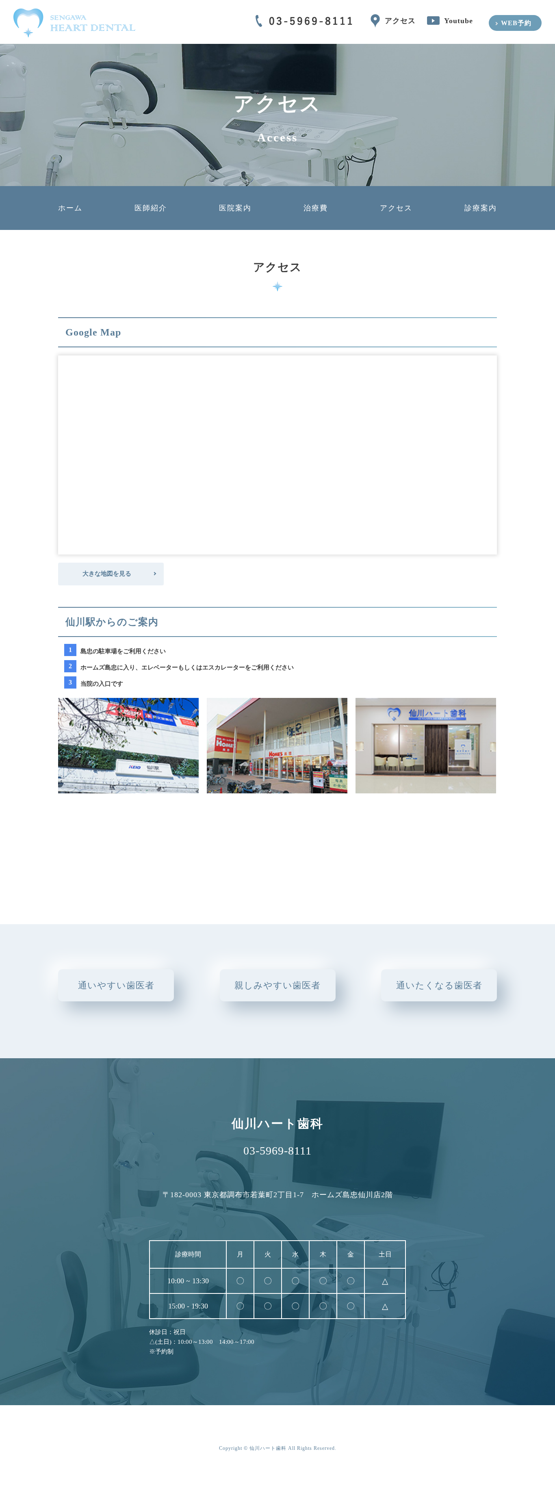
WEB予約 (516, 22)
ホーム (70, 208)
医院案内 (235, 208)
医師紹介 (150, 208)
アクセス (400, 21)
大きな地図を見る (106, 573)
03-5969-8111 (277, 1151)
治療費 (316, 208)
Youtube (458, 21)
